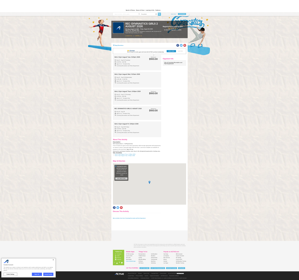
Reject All (37, 274)
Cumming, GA (138, 35)
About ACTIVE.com (132, 273)
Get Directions (121, 178)
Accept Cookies (48, 274)
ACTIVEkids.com (117, 10)
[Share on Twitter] (181, 45)
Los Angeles (166, 255)
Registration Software (174, 275)
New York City (167, 257)
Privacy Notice (163, 273)
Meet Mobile (129, 259)
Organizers (182, 14)
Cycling (140, 257)
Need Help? (173, 14)
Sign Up (170, 28)
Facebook (119, 254)
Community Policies (145, 278)
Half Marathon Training (181, 261)
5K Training (178, 257)
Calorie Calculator (180, 255)
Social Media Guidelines (133, 278)
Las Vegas (166, 263)
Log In (175, 28)
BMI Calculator (179, 254)
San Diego (166, 254)
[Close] (53, 260)
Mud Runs (153, 261)
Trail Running (154, 259)
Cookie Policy (131, 275)
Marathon (153, 255)
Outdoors (157, 10)
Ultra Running (154, 257)
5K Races (141, 261)
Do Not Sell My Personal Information (176, 273)
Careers (146, 275)
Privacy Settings (139, 275)
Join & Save (171, 51)
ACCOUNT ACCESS (171, 268)
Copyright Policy (154, 273)
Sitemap (140, 273)
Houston (165, 261)
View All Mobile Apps (131, 261)
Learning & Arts (150, 10)
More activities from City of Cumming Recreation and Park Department (129, 218)
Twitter (118, 255)
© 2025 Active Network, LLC (157, 278)
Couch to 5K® (129, 255)
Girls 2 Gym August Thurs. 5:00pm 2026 (125, 154)
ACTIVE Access (164, 275)
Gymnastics (128, 35)
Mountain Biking (142, 259)
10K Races (141, 263)
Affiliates (181, 268)
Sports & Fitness (130, 10)
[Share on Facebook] (177, 45)
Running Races (142, 254)
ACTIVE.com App (130, 254)
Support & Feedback (154, 275)
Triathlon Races (142, 255)
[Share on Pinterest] (184, 45)
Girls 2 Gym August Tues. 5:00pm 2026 (125, 155)
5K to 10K (128, 257)
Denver (165, 259)
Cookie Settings (10, 274)
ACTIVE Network (120, 274)
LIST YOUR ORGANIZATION (157, 268)
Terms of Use (146, 273)
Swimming (153, 263)
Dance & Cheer (140, 10)
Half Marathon (154, 254)
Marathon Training (180, 263)
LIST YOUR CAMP (144, 268)
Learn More (180, 51)
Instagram (119, 259)
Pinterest (119, 257)
